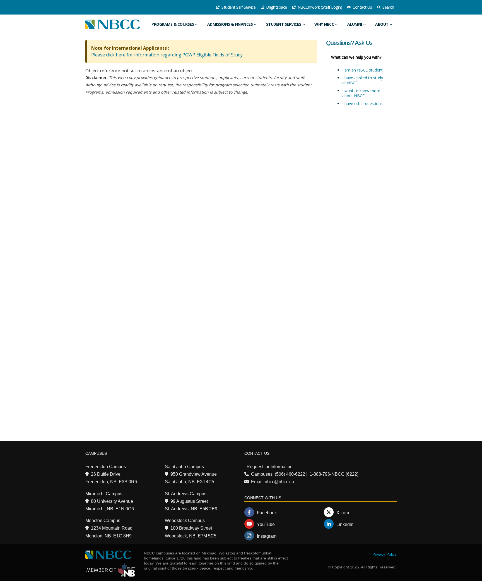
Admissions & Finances (230, 24)
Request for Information (270, 466)
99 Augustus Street (189, 501)
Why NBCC (324, 24)
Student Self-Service (238, 7)
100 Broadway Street (191, 528)
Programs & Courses (172, 24)
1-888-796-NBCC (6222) (334, 474)
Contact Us (362, 7)
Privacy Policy (384, 554)
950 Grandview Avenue (193, 474)
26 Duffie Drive (105, 474)
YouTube (266, 524)
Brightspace (276, 7)
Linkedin (344, 524)
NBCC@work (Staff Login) (319, 7)
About (382, 24)
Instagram (266, 536)
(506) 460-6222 (290, 474)
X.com (342, 512)
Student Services (283, 24)
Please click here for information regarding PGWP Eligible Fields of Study (167, 55)
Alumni (354, 24)
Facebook (267, 512)
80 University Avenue (112, 501)
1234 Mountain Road (111, 528)
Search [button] (388, 7)
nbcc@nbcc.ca (279, 481)
